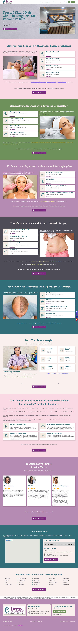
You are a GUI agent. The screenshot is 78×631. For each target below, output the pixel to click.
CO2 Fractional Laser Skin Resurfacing (39, 82)
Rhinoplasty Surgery (37, 261)
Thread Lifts (51, 201)
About (54, 1)
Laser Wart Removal (62, 82)
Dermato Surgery (48, 142)
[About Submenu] (56, 2)
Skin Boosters (42, 142)
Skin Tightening (44, 201)
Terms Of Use (39, 621)
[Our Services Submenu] (51, 2)
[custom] (3, 621)
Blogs (65, 1)
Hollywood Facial (34, 142)
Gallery (60, 1)
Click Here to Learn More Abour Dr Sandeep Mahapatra (57, 373)
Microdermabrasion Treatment (58, 142)
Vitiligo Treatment (45, 261)
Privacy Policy (32, 621)
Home (42, 1)
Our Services (47, 1)
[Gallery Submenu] (62, 2)
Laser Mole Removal (51, 82)
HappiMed (20, 625)
